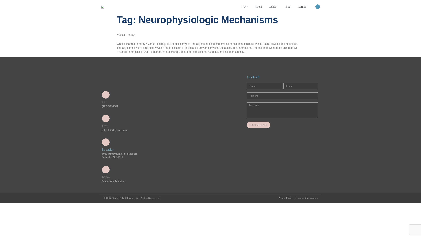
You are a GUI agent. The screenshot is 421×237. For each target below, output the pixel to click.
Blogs (288, 6)
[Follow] (106, 169)
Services (273, 6)
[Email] (106, 118)
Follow (106, 177)
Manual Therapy (126, 34)
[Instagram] (317, 6)
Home (245, 6)
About (258, 6)
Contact (302, 6)
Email (105, 126)
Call (104, 102)
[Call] (106, 95)
